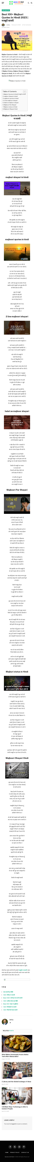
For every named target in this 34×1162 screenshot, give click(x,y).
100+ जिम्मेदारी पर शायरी (9, 1007)
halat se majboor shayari (11, 102)
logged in (13, 1124)
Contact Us (25, 1152)
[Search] (31, 3)
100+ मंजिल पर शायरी (9, 995)
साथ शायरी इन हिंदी (8, 992)
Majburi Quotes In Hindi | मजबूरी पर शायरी (15, 94)
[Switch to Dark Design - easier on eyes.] (28, 3)
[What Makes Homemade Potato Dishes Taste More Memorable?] (17, 1043)
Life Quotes (5, 10)
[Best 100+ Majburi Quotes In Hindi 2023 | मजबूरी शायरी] (17, 41)
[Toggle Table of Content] (24, 91)
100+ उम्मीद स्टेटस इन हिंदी (10, 1001)
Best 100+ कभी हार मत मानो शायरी (12, 998)
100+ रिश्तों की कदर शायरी (10, 1010)
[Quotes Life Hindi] (16, 3)
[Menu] (3, 3)
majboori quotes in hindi (11, 98)
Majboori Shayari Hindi (11, 109)
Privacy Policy (15, 1152)
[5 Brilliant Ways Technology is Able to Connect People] (17, 1096)
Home (6, 1152)
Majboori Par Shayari (10, 105)
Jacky (8, 24)
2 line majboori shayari (11, 100)
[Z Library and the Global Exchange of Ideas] (17, 1070)
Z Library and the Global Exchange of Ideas (16, 1081)
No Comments (27, 24)
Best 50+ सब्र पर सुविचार (10, 1004)
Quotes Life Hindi (9, 1156)
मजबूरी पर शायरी (23, 970)
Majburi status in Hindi (10, 107)
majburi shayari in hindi (11, 96)
